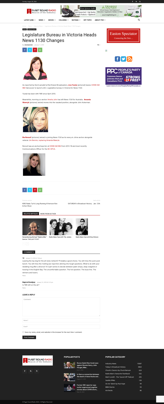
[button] (139, 20)
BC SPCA (51, 149)
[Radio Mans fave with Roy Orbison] (88, 226)
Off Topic (88, 20)
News (41, 20)
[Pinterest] (35, 50)
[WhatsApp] (40, 50)
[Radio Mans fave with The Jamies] (61, 226)
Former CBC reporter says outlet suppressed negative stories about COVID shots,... (87, 387)
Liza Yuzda (72, 85)
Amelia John (52, 99)
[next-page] (27, 243)
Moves (51, 20)
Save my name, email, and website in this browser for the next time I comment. (53, 332)
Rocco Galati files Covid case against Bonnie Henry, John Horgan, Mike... (87, 365)
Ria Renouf (26, 137)
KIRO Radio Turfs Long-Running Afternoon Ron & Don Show (39, 205)
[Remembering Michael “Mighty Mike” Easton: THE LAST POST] (34, 226)
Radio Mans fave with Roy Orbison (87, 237)
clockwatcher (28, 45)
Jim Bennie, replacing (37, 140)
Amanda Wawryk (52, 140)
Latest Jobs (29, 20)
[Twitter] (140, 1)
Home (24, 26)
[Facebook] (132, 1)
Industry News (38, 26)
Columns (63, 20)
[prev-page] (23, 243)
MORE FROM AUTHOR (48, 214)
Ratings (75, 20)
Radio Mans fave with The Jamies (60, 237)
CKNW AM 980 (55, 146)
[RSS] (136, 1)
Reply (24, 275)
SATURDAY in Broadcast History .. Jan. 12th (84, 204)
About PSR (99, 20)
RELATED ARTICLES (31, 214)
